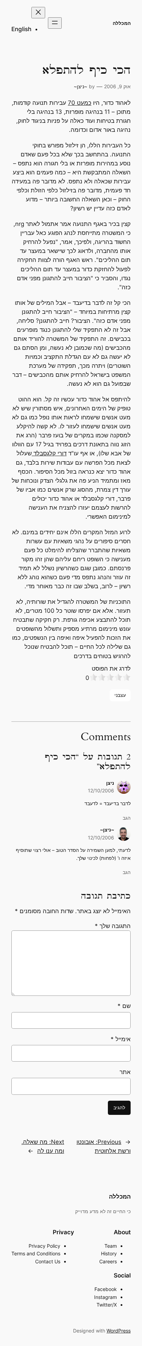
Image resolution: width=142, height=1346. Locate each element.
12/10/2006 (101, 790)
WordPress (118, 1331)
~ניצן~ (80, 86)
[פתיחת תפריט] (55, 23)
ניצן (110, 783)
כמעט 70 (79, 102)
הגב (127, 818)
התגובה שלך (113, 925)
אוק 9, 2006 (117, 86)
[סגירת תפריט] (38, 12)
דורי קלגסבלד (49, 453)
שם (124, 1005)
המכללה (122, 23)
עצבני (120, 695)
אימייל (121, 1039)
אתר (125, 1071)
